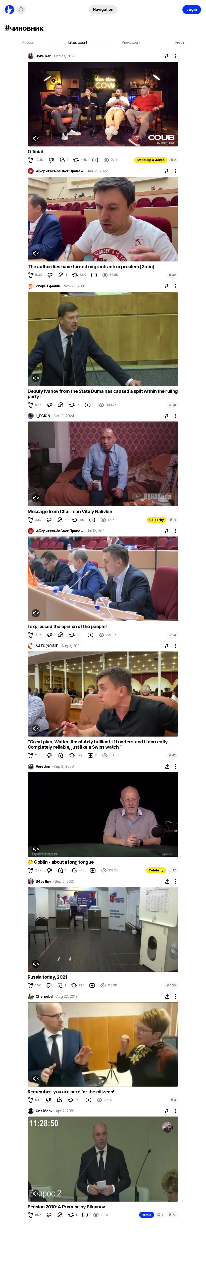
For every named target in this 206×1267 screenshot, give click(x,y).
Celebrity (156, 520)
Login (191, 9)
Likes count (77, 42)
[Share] (167, 56)
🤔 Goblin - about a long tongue (61, 862)
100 (171, 985)
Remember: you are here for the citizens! (71, 1091)
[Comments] (62, 160)
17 (172, 870)
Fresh (179, 42)
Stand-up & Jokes (151, 160)
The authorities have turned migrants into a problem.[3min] (91, 266)
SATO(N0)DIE (47, 646)
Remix (146, 1215)
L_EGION (43, 416)
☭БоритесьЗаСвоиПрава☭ (59, 171)
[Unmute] (36, 138)
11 (173, 520)
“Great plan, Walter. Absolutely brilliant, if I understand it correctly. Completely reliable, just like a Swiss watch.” (98, 744)
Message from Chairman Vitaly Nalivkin (70, 511)
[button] (31, 160)
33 (172, 635)
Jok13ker (43, 56)
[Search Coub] (21, 9)
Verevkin (43, 766)
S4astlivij (43, 881)
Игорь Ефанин (48, 286)
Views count (131, 42)
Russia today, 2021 (47, 977)
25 (172, 405)
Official (35, 151)
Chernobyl (44, 996)
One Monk (44, 1111)
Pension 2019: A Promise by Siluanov (66, 1206)
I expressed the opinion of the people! (67, 626)
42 (172, 275)
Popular (28, 42)
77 (172, 1215)
